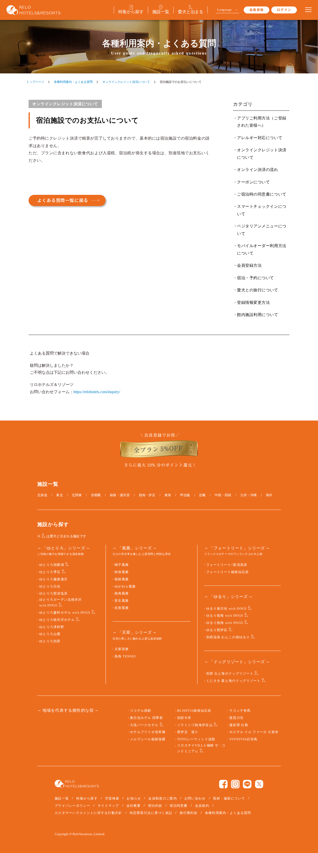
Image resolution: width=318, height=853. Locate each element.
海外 (269, 495)
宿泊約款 (155, 805)
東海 (167, 495)
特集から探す (87, 798)
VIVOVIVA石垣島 (243, 739)
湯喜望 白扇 (238, 725)
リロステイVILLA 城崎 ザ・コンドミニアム (201, 748)
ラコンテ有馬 (240, 710)
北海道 (42, 495)
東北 (59, 495)
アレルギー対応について (259, 138)
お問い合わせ (195, 798)
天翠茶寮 (122, 649)
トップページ (35, 82)
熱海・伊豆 (147, 495)
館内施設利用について (257, 315)
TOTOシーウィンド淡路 (196, 739)
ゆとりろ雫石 (50, 572)
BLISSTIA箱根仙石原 (194, 710)
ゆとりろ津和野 (51, 627)
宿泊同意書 (179, 805)
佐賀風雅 (122, 608)
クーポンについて (253, 182)
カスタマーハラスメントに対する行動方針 (88, 813)
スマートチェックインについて (261, 210)
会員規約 (202, 805)
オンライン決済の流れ (257, 169)
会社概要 (133, 805)
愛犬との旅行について (257, 290)
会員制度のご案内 (162, 798)
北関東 (77, 495)
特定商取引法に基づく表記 (151, 813)
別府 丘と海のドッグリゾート (229, 673)
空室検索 (112, 798)
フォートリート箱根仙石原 (227, 572)
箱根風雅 (122, 579)
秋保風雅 (122, 572)
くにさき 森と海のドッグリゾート (233, 681)
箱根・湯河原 (120, 495)
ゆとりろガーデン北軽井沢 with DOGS (60, 602)
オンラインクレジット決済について (126, 82)
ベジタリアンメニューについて (261, 229)
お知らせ (134, 798)
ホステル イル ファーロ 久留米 (253, 732)
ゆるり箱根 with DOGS (224, 615)
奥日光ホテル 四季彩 (146, 718)
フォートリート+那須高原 (226, 565)
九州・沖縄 (248, 495)
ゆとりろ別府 (50, 641)
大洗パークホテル (144, 725)
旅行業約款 (189, 813)
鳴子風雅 (122, 565)
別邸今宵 (184, 718)
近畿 (202, 495)
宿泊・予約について (255, 278)
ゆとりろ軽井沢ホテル (57, 620)
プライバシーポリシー (72, 805)
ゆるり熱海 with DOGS (224, 623)
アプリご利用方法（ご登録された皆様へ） (261, 121)
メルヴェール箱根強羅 (147, 739)
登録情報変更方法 (253, 302)
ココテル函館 (140, 710)
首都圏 (96, 495)
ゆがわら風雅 (125, 586)
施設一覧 (62, 798)
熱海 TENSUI (125, 656)
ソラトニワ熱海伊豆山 (195, 725)
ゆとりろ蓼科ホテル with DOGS (64, 612)
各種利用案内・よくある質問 (73, 82)
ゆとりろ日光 (50, 586)
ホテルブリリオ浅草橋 (147, 732)
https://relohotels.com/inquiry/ (97, 392)
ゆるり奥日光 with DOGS (226, 608)
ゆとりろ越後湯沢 (53, 579)
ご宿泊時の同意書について (261, 194)
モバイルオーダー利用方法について (261, 249)
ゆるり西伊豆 (217, 630)
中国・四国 (223, 495)
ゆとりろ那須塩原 (53, 593)
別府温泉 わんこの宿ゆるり (228, 637)
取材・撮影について (229, 798)
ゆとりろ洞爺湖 (51, 565)
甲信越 (185, 495)
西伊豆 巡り (188, 732)
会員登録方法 (249, 265)
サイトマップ (108, 805)
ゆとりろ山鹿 (50, 634)
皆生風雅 (122, 600)
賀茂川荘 (236, 718)
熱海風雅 (122, 593)
